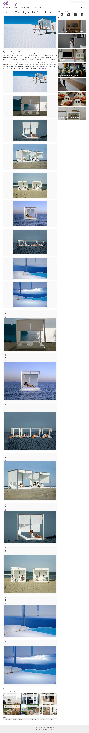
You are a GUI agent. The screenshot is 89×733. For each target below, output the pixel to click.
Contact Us (38, 729)
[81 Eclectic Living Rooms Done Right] (72, 70)
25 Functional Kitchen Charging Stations (71, 31)
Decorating (23, 7)
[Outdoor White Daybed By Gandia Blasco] (30, 47)
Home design (34, 7)
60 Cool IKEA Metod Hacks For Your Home (71, 89)
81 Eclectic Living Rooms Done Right (70, 75)
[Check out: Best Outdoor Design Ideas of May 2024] (48, 709)
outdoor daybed (43, 719)
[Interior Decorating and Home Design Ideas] (15, 6)
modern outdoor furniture (33, 719)
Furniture (29, 7)
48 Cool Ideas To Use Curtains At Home (48, 694)
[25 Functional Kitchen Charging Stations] (72, 26)
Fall (77, 2)
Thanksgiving (82, 2)
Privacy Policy (45, 729)
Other (40, 7)
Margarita (19, 688)
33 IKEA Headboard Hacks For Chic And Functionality (70, 46)
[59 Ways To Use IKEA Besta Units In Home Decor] (72, 55)
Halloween (73, 2)
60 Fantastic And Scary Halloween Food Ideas (71, 104)
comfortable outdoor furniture (19, 719)
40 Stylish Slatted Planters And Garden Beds (30, 706)
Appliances (8, 7)
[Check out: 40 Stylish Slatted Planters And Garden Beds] (30, 709)
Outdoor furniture (8, 719)
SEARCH (84, 7)
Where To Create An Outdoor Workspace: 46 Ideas (30, 695)
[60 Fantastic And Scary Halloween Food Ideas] (72, 99)
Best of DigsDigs (15, 7)
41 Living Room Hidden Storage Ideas (12, 694)
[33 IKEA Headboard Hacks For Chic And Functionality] (72, 41)
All (4, 7)
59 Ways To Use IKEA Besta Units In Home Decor (71, 60)
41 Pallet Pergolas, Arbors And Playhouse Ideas (12, 707)
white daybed (51, 719)
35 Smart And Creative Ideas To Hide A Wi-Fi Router (71, 118)
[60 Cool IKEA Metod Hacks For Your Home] (72, 84)
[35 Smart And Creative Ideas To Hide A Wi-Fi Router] (72, 113)
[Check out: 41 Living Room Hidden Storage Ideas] (12, 698)
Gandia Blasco (44, 68)
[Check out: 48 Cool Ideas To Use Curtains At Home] (48, 698)
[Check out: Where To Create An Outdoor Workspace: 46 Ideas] (30, 698)
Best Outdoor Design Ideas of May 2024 (48, 706)
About (51, 729)
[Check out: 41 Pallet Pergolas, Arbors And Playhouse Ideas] (12, 709)
